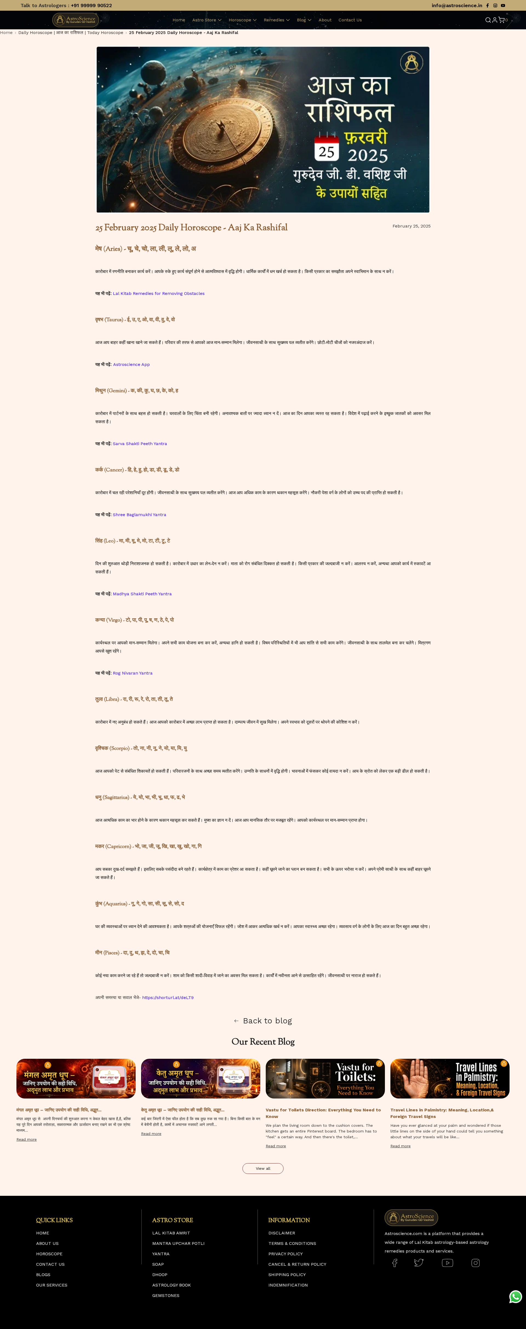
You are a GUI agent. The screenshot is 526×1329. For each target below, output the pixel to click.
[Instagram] (495, 5)
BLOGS (43, 1274)
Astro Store (204, 19)
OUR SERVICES (51, 1285)
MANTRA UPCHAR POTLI (178, 1243)
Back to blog (267, 1020)
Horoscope (240, 19)
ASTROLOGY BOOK (171, 1285)
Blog (301, 19)
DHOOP (159, 1274)
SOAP (158, 1264)
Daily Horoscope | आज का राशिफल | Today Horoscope (70, 32)
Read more (26, 1139)
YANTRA (161, 1253)
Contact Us (350, 19)
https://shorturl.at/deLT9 (168, 997)
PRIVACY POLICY (285, 1253)
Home (179, 19)
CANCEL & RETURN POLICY (297, 1264)
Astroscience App (131, 364)
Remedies (274, 19)
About (325, 19)
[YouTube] (503, 5)
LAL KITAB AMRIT (171, 1233)
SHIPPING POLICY (287, 1274)
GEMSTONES (165, 1295)
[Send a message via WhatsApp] (515, 1296)
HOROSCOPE (49, 1253)
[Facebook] (487, 5)
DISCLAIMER (281, 1233)
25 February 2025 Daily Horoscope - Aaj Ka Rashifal (183, 32)
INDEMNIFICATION (288, 1285)
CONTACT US (50, 1264)
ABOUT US (47, 1243)
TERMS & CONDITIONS (292, 1243)
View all (263, 1168)
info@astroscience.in (457, 5)
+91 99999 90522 (91, 5)
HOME (42, 1233)
